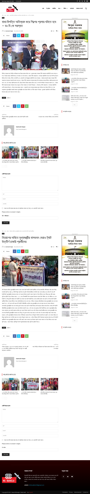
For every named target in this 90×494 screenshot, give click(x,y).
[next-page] (6, 166)
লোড (74, 105)
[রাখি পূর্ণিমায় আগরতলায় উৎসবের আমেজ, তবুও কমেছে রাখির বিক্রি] (49, 152)
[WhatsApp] (26, 35)
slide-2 (8, 97)
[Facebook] (77, 1)
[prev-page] (3, 166)
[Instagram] (80, 1)
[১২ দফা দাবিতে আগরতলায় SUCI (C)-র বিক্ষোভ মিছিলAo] (30, 152)
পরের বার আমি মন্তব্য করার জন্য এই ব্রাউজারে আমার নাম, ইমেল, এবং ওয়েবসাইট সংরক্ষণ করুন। (24, 208)
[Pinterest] (22, 35)
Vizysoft (31, 492)
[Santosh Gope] (3, 31)
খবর (5, 15)
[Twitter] (82, 1)
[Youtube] (87, 1)
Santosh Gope (9, 31)
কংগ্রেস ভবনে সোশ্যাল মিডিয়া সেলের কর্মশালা (48, 117)
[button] (86, 8)
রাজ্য (8, 15)
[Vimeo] (85, 1)
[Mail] (67, 476)
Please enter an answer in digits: (11, 212)
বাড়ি (2, 15)
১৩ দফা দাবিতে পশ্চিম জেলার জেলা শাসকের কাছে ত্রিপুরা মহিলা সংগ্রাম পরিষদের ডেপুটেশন (79, 80)
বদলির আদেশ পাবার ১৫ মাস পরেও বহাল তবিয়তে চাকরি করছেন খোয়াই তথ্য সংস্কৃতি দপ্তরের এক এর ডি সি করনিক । (79, 97)
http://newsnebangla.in (21, 129)
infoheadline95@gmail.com (36, 485)
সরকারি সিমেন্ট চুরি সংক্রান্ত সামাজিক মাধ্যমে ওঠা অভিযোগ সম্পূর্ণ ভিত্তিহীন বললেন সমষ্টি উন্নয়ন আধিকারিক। (78, 70)
